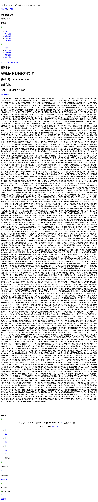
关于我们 (8, 34)
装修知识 (8, 36)
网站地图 (55, 427)
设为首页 (4, 9)
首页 (6, 31)
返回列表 (4, 94)
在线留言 (4, 479)
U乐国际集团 (8, 63)
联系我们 (8, 41)
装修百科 (8, 38)
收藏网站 (11, 9)
